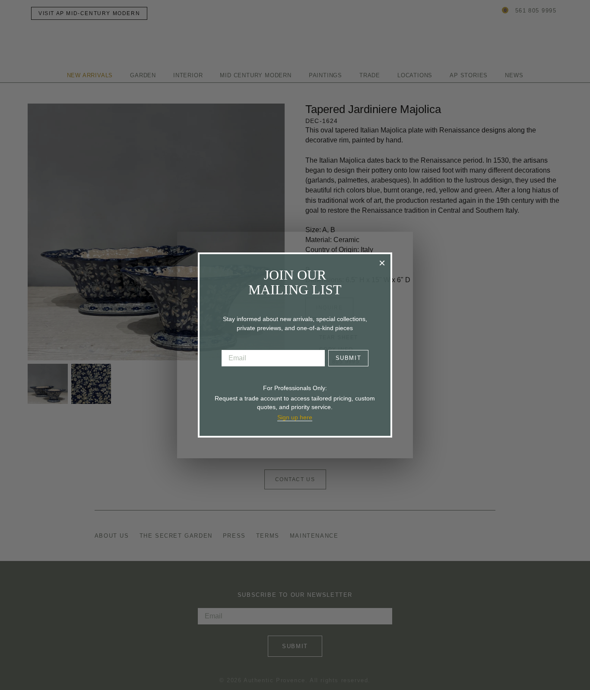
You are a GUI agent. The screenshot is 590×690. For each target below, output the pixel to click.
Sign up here (294, 417)
